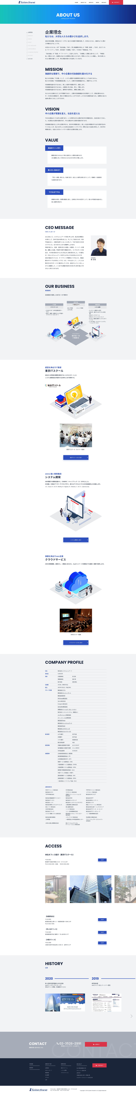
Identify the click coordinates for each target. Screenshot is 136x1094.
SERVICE (91, 2)
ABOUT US (83, 2)
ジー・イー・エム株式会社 (64, 717)
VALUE (29, 42)
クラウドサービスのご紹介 (75, 642)
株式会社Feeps (61, 720)
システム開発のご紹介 (75, 540)
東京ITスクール (64, 1068)
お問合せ (97, 1044)
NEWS (97, 2)
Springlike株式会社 (62, 706)
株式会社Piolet (61, 725)
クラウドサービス (64, 1072)
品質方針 (78, 1072)
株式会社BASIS (61, 695)
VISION (30, 39)
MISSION (30, 35)
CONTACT (116, 2)
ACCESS (30, 55)
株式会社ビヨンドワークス (64, 731)
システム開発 (64, 1070)
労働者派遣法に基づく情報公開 (83, 1075)
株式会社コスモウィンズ (64, 728)
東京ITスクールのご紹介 (76, 457)
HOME (76, 2)
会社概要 (47, 1075)
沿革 (46, 1079)
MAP (102, 860)
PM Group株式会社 (62, 698)
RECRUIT (104, 2)
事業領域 (47, 1072)
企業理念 (30, 32)
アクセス (47, 1077)
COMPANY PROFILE (33, 52)
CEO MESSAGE (32, 45)
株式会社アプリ (61, 690)
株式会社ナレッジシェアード (65, 723)
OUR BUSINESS (32, 48)
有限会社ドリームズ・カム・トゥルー (67, 709)
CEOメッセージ (48, 1070)
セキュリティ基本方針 (81, 1070)
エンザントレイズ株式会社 (64, 714)
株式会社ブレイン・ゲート (64, 692)
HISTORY (30, 58)
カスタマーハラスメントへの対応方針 (85, 1077)
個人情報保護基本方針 (81, 1068)
